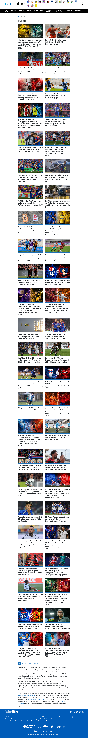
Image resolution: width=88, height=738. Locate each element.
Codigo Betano (46, 721)
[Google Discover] (82, 711)
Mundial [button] (21, 11)
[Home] (14, 3)
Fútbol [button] (13, 11)
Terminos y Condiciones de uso (21, 717)
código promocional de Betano (38, 700)
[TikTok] (79, 711)
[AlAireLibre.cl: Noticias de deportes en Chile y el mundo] (11, 711)
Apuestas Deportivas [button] (74, 11)
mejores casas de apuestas (26, 695)
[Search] (82, 4)
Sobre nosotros (9, 719)
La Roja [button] (6, 10)
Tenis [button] (29, 11)
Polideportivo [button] (38, 11)
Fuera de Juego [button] (49, 10)
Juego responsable (36, 719)
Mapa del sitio (35, 721)
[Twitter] (73, 711)
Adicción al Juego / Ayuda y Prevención (16, 721)
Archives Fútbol (33, 664)
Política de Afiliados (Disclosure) (62, 717)
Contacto (7, 717)
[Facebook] (70, 711)
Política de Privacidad (51, 719)
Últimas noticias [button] (59, 10)
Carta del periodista (22, 719)
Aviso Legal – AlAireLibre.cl (41, 717)
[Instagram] (76, 711)
